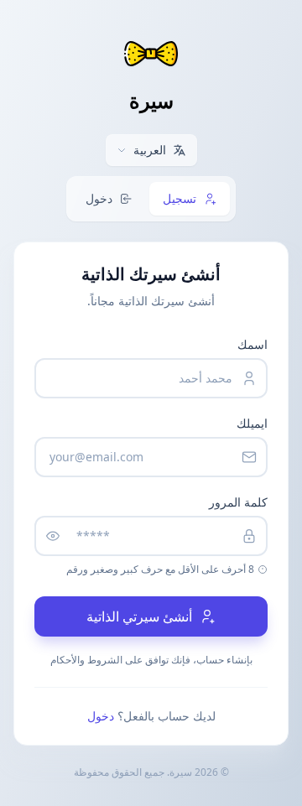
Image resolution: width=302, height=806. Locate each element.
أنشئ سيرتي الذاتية (139, 616)
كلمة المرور (238, 502)
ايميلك (252, 423)
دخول (100, 716)
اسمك (252, 344)
